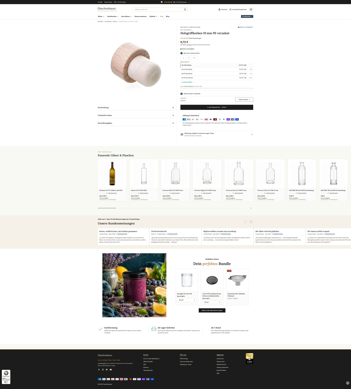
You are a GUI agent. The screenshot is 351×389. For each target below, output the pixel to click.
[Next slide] (251, 208)
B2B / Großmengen (120, 2)
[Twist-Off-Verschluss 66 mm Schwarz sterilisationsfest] (212, 280)
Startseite (100, 21)
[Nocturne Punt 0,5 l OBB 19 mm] (238, 173)
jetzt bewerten (112, 193)
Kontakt (100, 2)
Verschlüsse (108, 21)
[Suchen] (185, 9)
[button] (184, 38)
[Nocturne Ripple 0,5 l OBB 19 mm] (207, 173)
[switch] (6, 382)
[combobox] (160, 9)
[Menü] (9, 371)
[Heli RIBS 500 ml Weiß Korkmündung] (302, 173)
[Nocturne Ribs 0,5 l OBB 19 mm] (175, 173)
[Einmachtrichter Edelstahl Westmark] (237, 280)
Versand (189, 45)
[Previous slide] (245, 208)
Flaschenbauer (107, 384)
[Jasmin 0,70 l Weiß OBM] (144, 173)
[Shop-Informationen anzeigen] (251, 134)
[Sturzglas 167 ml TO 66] (187, 280)
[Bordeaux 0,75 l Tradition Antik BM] (112, 173)
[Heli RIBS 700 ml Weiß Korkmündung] (333, 173)
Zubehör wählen (243, 99)
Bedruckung (108, 2)
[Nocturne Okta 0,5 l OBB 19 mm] (270, 173)
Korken (115, 21)
